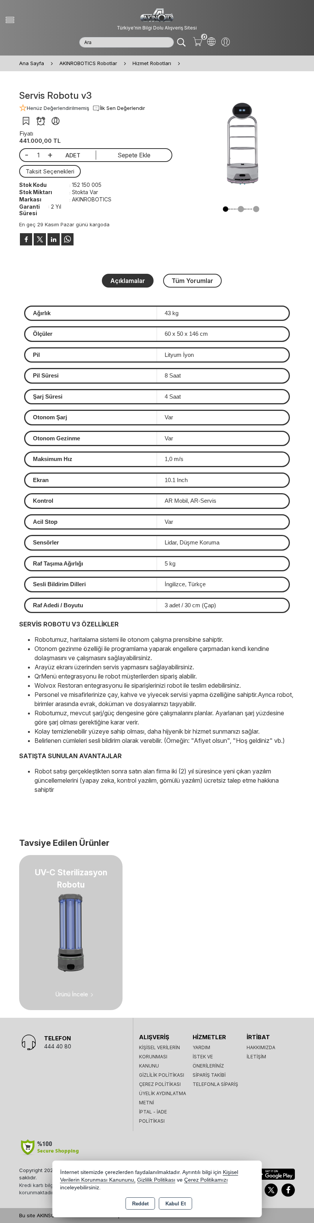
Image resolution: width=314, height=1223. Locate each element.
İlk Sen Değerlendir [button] (122, 108)
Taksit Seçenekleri (50, 171)
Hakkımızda (261, 1047)
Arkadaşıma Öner (55, 121)
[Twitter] (271, 1190)
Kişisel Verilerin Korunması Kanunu (159, 1057)
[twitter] (40, 239)
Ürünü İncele (71, 994)
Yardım (201, 1047)
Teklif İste (26, 121)
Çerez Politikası (160, 1084)
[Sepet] (198, 42)
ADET (72, 155)
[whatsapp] (67, 239)
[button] (225, 209)
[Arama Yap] (181, 42)
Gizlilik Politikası (161, 1075)
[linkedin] (53, 239)
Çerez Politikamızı (206, 1180)
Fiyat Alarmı (40, 121)
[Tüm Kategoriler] (10, 20)
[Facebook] (288, 1190)
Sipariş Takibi (209, 1075)
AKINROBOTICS (91, 199)
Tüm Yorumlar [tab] (192, 280)
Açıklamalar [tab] (127, 280)
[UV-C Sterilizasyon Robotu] (71, 932)
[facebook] (26, 239)
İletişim (256, 1056)
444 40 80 (57, 1046)
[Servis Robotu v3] (241, 144)
